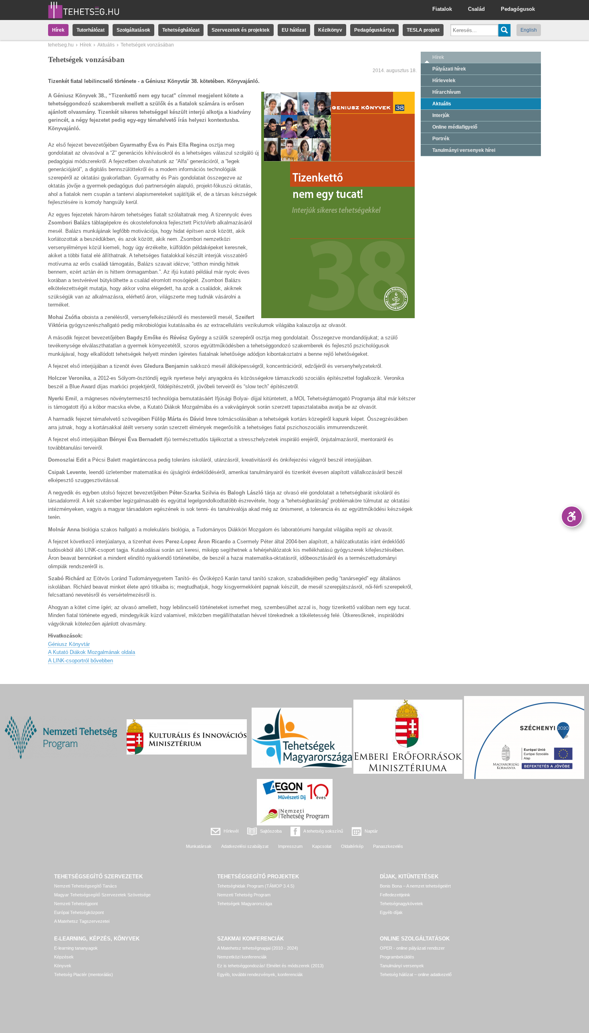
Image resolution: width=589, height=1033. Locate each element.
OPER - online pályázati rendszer (412, 948)
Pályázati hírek (449, 69)
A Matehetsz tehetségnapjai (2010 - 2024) (257, 948)
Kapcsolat (321, 846)
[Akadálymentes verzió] (572, 516)
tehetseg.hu (61, 45)
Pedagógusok (518, 9)
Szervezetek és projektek (241, 30)
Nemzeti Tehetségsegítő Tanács (85, 886)
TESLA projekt (423, 30)
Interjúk (441, 115)
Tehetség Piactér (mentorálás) (83, 974)
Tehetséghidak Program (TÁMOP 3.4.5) (255, 886)
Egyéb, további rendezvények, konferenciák (260, 974)
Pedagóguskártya (374, 30)
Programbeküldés (397, 956)
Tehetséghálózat (181, 30)
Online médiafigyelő (454, 127)
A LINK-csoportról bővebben (80, 661)
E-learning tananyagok (76, 948)
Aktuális (106, 45)
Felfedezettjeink (395, 894)
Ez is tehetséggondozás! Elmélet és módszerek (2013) (270, 965)
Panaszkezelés (388, 846)
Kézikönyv (330, 30)
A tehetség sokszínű (323, 831)
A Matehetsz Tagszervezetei (81, 921)
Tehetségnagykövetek (401, 903)
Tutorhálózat (91, 30)
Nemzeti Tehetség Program (243, 894)
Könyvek (62, 965)
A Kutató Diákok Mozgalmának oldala (91, 652)
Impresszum (290, 846)
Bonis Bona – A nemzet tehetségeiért (415, 886)
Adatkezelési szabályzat (244, 846)
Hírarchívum (446, 92)
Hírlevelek (444, 80)
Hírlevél (231, 831)
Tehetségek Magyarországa (244, 903)
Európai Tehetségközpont (79, 912)
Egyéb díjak (391, 912)
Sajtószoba (271, 831)
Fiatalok (442, 9)
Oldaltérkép (352, 846)
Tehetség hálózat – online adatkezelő (416, 974)
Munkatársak (199, 846)
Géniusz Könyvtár (69, 644)
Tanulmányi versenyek (402, 965)
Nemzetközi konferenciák (242, 956)
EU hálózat (294, 30)
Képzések (64, 956)
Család (476, 9)
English (528, 30)
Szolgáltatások (133, 30)
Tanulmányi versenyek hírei (463, 150)
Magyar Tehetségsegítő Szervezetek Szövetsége (102, 894)
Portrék (441, 138)
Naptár (371, 831)
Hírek (58, 30)
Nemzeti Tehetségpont (76, 903)
